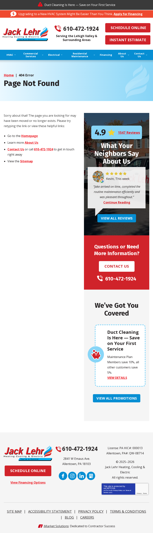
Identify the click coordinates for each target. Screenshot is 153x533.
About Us (31, 143)
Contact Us (15, 149)
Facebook (63, 476)
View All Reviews (116, 218)
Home (9, 75)
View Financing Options (28, 482)
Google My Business (91, 476)
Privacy (139, 493)
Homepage (29, 136)
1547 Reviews (129, 132)
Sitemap (26, 161)
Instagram (72, 476)
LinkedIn (81, 476)
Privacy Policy (117, 490)
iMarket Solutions (56, 526)
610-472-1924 (81, 29)
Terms (145, 493)
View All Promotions (116, 398)
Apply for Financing (128, 14)
